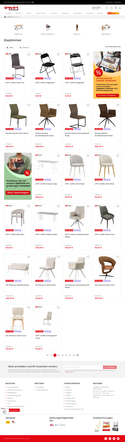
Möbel (8, 13)
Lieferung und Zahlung (14, 390)
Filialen (68, 387)
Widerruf (10, 398)
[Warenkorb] (120, 8)
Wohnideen (77, 13)
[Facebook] (106, 438)
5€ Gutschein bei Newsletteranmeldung (17, 2)
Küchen (18, 13)
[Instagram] (111, 438)
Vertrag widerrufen (12, 410)
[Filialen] (116, 8)
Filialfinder (117, 2)
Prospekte (109, 2)
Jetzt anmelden (110, 367)
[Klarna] (52, 425)
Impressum (69, 406)
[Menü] (8, 407)
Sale (100, 13)
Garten (28, 13)
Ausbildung (40, 387)
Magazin (68, 393)
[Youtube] (118, 438)
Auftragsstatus (12, 393)
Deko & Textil (40, 13)
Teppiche (65, 13)
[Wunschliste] (111, 8)
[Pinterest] (115, 438)
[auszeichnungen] (97, 426)
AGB (8, 404)
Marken (68, 395)
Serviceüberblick (12, 387)
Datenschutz (68, 371)
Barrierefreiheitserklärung (15, 406)
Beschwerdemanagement (75, 409)
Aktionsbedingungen (14, 395)
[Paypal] (57, 425)
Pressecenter (70, 398)
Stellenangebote (42, 390)
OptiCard (69, 390)
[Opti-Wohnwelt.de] (11, 8)
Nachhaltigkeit (70, 401)
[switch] (5, 412)
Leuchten (53, 13)
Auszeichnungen (71, 404)
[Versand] (8, 423)
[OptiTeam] (13, 423)
